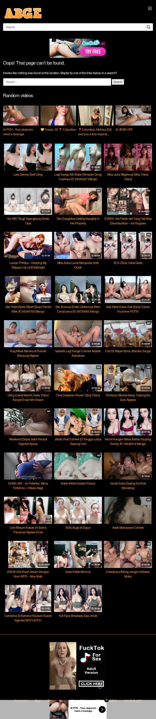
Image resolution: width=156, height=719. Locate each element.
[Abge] (23, 13)
